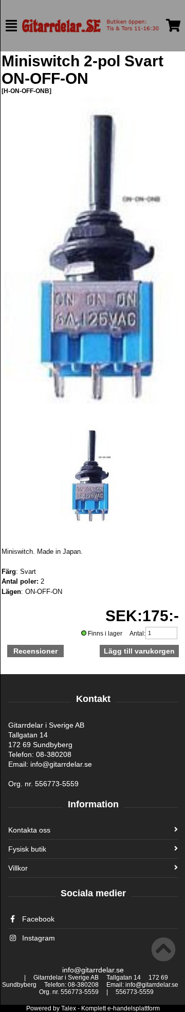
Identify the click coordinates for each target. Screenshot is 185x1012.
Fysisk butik (27, 849)
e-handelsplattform (133, 1008)
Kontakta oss (29, 830)
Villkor (18, 868)
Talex (68, 1008)
